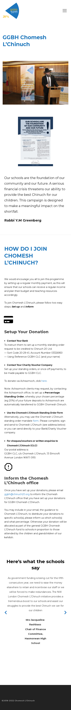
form (36, 420)
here (44, 380)
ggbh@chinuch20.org (17, 494)
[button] (52, 11)
